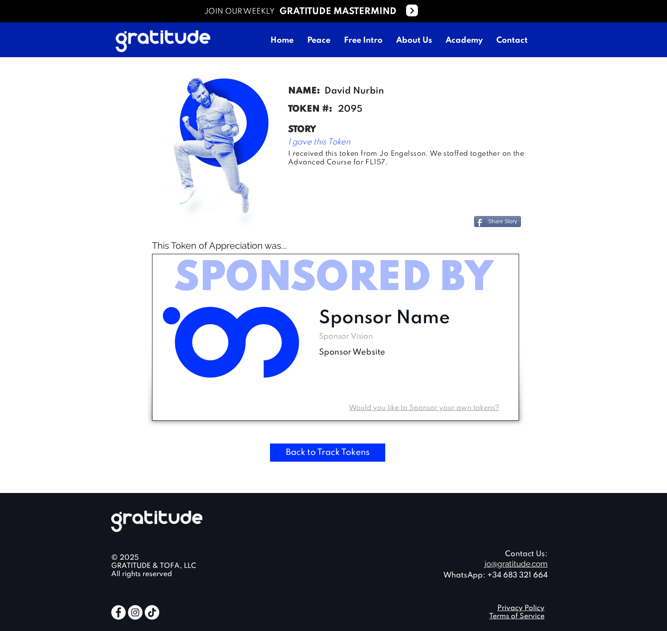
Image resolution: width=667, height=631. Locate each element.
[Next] (412, 10)
